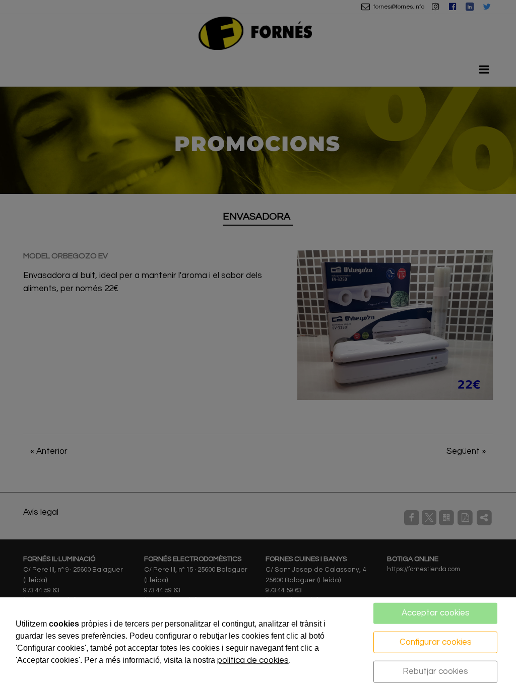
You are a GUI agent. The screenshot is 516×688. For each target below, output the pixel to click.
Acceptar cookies (436, 612)
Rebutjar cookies (435, 671)
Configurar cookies (436, 641)
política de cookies (253, 660)
